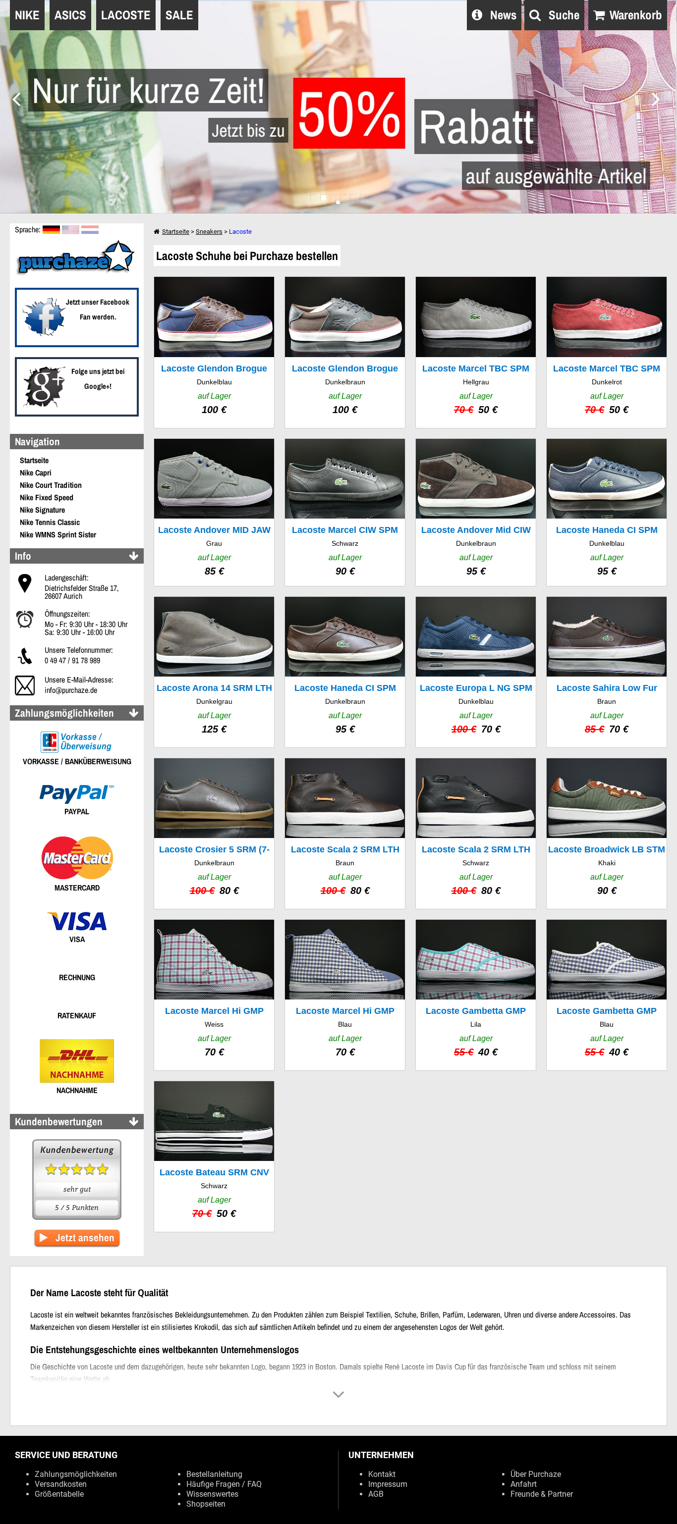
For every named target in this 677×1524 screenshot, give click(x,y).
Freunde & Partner (541, 1494)
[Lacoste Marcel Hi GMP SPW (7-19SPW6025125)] (345, 995)
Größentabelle (59, 1494)
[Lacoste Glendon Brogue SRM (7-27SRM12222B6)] (345, 352)
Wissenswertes (212, 1494)
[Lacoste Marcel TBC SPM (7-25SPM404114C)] (476, 352)
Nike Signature (42, 509)
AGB (376, 1494)
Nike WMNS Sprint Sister (58, 534)
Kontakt (381, 1474)
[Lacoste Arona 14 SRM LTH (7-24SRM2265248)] (214, 672)
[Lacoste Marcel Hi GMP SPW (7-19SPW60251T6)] (214, 995)
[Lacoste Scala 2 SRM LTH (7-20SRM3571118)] (345, 833)
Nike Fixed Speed (46, 497)
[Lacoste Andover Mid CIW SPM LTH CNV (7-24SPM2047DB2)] (476, 512)
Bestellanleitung (214, 1474)
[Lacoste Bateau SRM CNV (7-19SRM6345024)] (214, 1156)
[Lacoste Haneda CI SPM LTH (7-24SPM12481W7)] (345, 672)
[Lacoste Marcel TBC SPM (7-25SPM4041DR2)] (607, 352)
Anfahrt (523, 1484)
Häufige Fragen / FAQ (224, 1484)
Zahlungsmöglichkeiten (76, 1474)
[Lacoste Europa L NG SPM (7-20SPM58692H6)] (476, 672)
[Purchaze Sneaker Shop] (77, 273)
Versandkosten (61, 1484)
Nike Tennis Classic (50, 522)
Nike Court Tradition (51, 484)
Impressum (387, 1484)
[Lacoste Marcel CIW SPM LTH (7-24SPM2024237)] (345, 512)
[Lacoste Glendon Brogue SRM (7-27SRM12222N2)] (214, 352)
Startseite (34, 460)
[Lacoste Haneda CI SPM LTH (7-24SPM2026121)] (607, 512)
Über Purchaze (535, 1474)
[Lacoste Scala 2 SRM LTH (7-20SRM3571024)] (476, 833)
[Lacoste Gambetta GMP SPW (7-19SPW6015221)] (607, 995)
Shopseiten (206, 1504)
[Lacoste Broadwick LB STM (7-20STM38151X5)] (607, 833)
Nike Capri (36, 472)
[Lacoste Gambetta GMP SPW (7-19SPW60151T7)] (476, 995)
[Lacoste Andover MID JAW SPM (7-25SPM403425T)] (214, 512)
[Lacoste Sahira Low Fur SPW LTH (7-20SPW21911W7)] (607, 672)
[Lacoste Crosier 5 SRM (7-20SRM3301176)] (214, 833)
